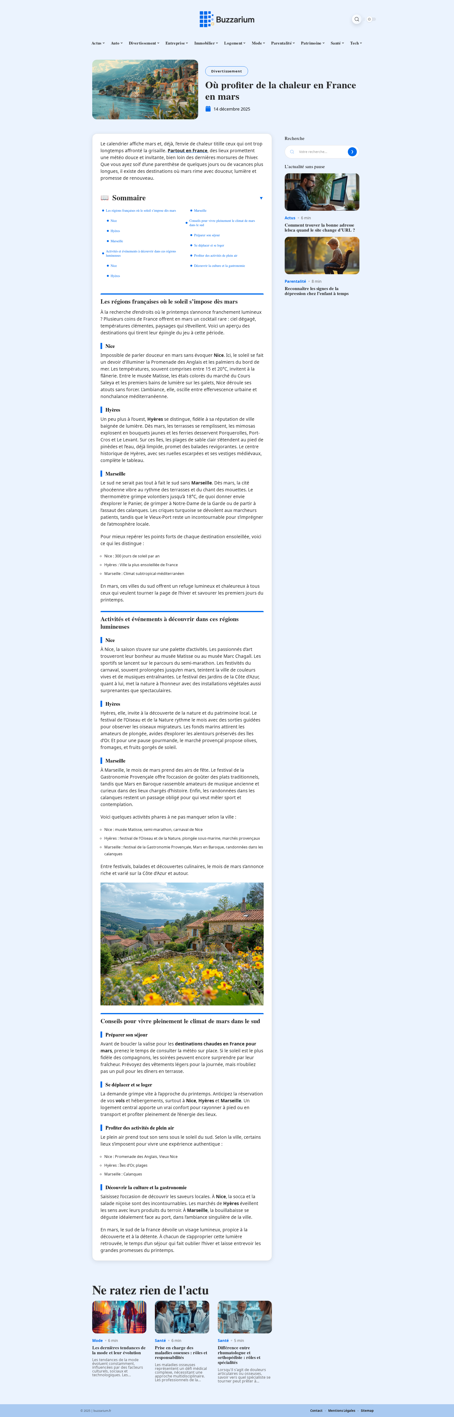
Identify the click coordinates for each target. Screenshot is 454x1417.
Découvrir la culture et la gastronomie (219, 265)
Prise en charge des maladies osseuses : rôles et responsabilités (181, 1352)
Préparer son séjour (207, 235)
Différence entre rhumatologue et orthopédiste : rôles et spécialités (239, 1355)
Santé (160, 1340)
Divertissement (226, 71)
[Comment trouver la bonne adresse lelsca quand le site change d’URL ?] (322, 192)
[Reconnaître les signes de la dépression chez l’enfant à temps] (322, 255)
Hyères (115, 231)
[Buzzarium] (227, 19)
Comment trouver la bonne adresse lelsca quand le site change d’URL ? (320, 227)
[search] (357, 19)
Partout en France (187, 151)
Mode (97, 1340)
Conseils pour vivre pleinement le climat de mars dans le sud (222, 222)
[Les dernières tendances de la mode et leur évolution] (119, 1317)
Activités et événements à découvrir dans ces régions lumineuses (141, 253)
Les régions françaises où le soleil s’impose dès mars (141, 210)
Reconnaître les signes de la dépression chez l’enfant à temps (317, 291)
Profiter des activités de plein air (215, 255)
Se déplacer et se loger (209, 245)
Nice (114, 220)
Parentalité (295, 281)
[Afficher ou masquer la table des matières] (205, 198)
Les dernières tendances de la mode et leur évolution (119, 1350)
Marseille (117, 241)
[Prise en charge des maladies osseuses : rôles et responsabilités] (182, 1317)
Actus (290, 218)
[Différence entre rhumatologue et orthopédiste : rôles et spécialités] (245, 1317)
